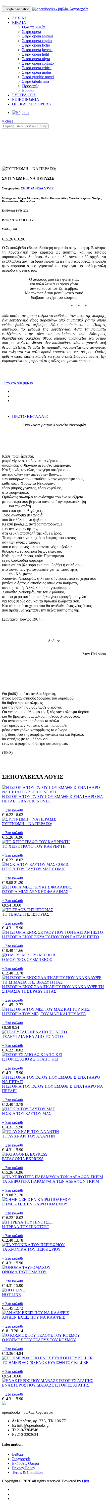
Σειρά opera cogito (37, 40)
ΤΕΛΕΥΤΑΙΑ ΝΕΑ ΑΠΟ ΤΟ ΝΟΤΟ (32, 1036)
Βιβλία (17, 1454)
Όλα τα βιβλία (33, 27)
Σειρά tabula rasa (35, 81)
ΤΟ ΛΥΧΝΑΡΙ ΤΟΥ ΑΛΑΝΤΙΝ (28, 1136)
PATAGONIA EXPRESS (22, 1159)
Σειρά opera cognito (38, 63)
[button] (19, 22)
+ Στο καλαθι (12, 810)
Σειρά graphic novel (38, 77)
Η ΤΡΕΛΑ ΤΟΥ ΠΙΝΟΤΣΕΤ (25, 1227)
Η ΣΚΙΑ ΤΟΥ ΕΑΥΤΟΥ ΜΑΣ (26, 1113)
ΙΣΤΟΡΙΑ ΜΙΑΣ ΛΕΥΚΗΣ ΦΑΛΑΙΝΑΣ (35, 891)
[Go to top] (4, 5)
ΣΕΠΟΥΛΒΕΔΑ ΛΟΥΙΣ (37, 188)
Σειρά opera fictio (36, 45)
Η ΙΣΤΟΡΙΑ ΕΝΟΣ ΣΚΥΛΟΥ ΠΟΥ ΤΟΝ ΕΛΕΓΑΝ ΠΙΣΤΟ (50, 937)
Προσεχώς (30, 86)
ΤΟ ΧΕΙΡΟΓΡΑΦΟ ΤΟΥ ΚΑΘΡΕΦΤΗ (34, 846)
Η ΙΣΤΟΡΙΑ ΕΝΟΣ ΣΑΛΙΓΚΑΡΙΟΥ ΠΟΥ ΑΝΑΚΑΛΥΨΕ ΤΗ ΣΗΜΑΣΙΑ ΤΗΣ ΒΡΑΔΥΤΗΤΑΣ (53, 989)
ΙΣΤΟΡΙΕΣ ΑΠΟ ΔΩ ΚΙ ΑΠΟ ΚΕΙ (30, 1059)
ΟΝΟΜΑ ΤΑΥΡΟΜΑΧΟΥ (24, 1272)
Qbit (85, 1481)
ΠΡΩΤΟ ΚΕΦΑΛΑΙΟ (30, 416)
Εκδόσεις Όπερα (25, 1463)
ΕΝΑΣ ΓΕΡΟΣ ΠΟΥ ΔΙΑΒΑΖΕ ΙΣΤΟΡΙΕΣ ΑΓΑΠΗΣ (45, 1385)
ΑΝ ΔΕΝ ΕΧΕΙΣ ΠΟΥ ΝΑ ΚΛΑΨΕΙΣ (33, 1317)
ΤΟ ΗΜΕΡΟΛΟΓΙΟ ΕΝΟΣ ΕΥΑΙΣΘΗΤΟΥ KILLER (45, 1362)
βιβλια (28, 383)
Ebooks (28, 90)
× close (7, 121)
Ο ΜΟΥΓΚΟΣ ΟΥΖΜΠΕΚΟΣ (27, 959)
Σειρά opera (31, 31)
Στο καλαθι (12, 383)
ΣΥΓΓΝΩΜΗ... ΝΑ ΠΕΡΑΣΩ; (27, 824)
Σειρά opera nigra (36, 59)
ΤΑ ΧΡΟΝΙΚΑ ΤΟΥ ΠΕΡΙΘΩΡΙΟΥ (31, 1249)
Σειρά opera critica (36, 68)
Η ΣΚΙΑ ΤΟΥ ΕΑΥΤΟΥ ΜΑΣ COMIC (34, 869)
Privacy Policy (23, 1468)
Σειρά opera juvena (37, 50)
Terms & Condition (27, 1472)
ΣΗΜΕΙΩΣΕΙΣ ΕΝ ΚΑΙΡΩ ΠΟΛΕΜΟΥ (35, 1204)
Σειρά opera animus (37, 36)
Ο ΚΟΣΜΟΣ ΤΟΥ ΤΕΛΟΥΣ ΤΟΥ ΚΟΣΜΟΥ (39, 1340)
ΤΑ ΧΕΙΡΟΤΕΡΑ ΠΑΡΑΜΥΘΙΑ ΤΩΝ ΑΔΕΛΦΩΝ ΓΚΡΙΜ (50, 1181)
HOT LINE (11, 1294)
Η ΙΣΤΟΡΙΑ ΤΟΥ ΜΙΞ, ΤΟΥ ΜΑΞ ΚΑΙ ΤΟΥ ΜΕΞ (44, 1014)
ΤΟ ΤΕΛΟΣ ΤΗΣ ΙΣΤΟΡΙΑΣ (25, 914)
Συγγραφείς (21, 1459)
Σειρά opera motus (36, 72)
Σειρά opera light (35, 54)
